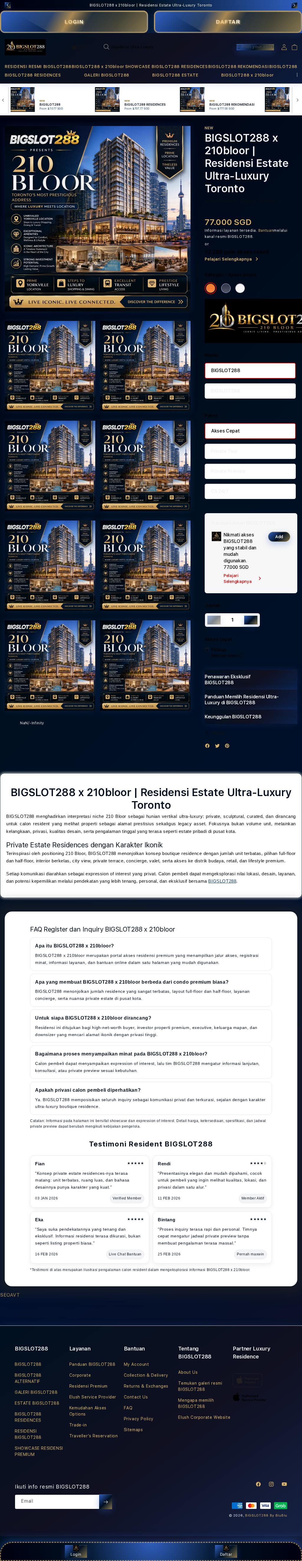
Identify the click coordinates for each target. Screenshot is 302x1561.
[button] (38, 66)
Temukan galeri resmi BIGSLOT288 (200, 1386)
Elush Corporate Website (204, 1417)
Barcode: (248, 202)
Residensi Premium (88, 1386)
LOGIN (74, 22)
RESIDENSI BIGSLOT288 (28, 1434)
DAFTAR (228, 22)
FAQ (128, 1408)
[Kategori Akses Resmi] (210, 288)
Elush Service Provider (92, 1397)
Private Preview (228, 471)
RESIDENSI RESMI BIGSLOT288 (38, 66)
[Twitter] (219, 747)
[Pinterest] (228, 747)
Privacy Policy (139, 1418)
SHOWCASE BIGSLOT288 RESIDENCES (166, 66)
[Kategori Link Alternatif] (226, 288)
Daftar (226, 1554)
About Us (188, 1372)
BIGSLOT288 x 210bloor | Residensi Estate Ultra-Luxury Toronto (151, 5)
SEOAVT (10, 1295)
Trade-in (78, 1425)
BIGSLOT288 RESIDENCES (33, 75)
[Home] (25, 47)
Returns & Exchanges (146, 1386)
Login (75, 1554)
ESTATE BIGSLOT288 (37, 1403)
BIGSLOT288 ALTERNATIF (28, 1378)
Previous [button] (8, 5)
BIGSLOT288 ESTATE (175, 75)
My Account (136, 1364)
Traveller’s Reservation (93, 1436)
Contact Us (136, 1397)
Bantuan (266, 230)
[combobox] (159, 47)
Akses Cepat (225, 431)
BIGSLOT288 (283, 66)
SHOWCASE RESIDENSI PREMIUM (39, 1451)
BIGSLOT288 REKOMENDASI (238, 66)
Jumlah (213, 605)
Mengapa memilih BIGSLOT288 (196, 1403)
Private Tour (224, 451)
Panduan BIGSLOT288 (92, 1364)
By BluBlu (278, 1515)
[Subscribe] (105, 1501)
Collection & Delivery (146, 1375)
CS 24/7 (220, 491)
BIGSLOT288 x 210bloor (98, 66)
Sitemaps (133, 1429)
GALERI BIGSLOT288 (106, 75)
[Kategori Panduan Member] (240, 288)
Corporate (80, 1375)
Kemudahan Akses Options (87, 1411)
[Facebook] (209, 747)
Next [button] (294, 5)
